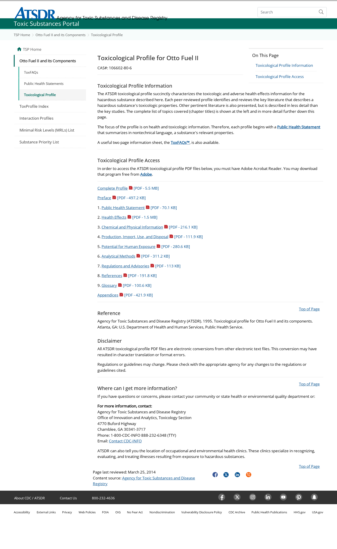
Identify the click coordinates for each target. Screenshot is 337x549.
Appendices (125, 295)
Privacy (67, 512)
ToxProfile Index (34, 106)
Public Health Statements (44, 83)
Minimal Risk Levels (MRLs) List (46, 130)
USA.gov (317, 512)
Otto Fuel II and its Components (61, 34)
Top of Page (309, 309)
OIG (118, 512)
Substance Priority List (39, 142)
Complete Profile (128, 188)
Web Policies (87, 512)
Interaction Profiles (36, 118)
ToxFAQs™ (180, 142)
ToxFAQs (31, 72)
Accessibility (22, 512)
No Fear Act (135, 512)
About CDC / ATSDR (29, 498)
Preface (121, 197)
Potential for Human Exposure (146, 246)
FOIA (105, 512)
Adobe (146, 174)
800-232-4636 (103, 498)
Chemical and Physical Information (150, 227)
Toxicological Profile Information (284, 65)
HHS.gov (300, 512)
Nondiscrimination (162, 512)
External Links (46, 512)
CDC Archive (237, 512)
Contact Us (68, 498)
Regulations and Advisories (141, 266)
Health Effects (129, 217)
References (129, 275)
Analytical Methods (136, 256)
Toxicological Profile (107, 34)
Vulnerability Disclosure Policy (201, 512)
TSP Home (22, 34)
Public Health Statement (298, 126)
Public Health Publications (269, 512)
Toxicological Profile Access (280, 76)
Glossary (127, 285)
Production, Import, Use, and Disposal (152, 236)
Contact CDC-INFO (125, 441)
